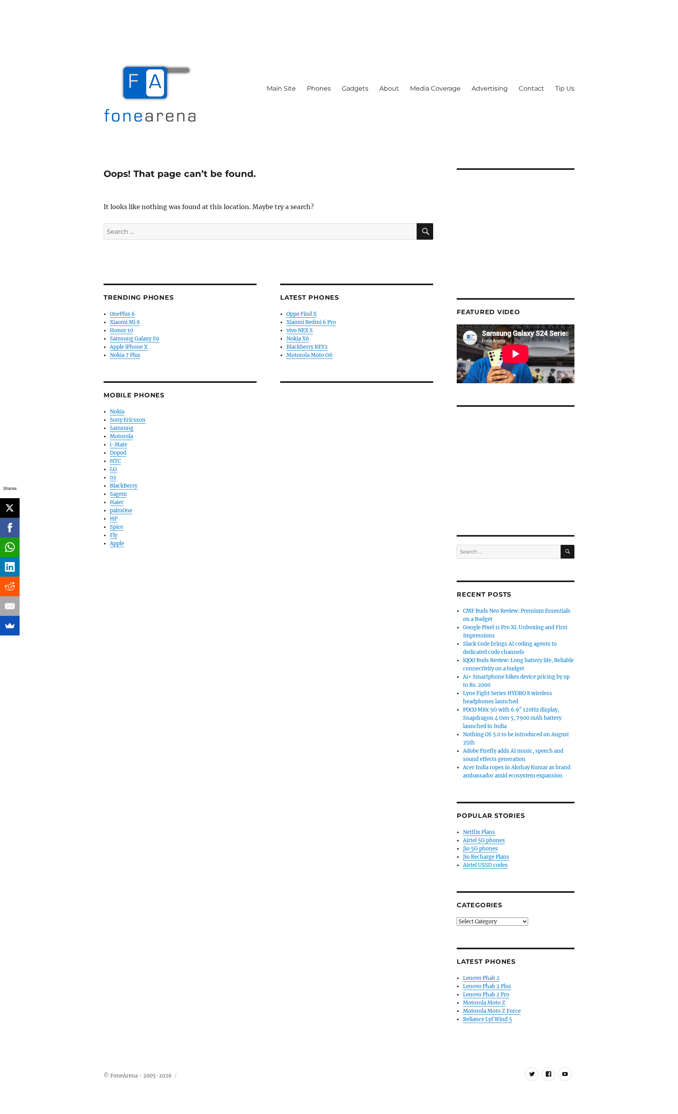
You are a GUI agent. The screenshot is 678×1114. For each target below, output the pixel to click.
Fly (113, 535)
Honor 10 (121, 330)
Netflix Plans (479, 832)
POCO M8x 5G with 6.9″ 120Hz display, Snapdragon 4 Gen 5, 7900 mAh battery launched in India (512, 718)
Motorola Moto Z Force (492, 1011)
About (389, 88)
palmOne (121, 510)
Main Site (281, 88)
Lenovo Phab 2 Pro (486, 994)
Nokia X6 (297, 338)
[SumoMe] (10, 625)
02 (113, 477)
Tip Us (564, 88)
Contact (531, 88)
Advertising (490, 88)
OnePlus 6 (122, 314)
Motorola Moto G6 (309, 355)
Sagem (118, 494)
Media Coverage (435, 88)
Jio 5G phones (480, 848)
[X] (10, 508)
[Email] (10, 606)
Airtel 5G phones (484, 840)
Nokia (117, 411)
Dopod (118, 453)
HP (113, 518)
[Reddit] (10, 586)
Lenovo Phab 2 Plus (487, 986)
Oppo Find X (301, 314)
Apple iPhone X (129, 347)
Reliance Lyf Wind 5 (487, 1019)
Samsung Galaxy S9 (134, 338)
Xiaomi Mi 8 (125, 322)
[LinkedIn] (10, 567)
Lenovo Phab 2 (481, 978)
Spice (116, 527)
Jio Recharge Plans (486, 857)
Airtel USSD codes (485, 865)
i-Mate (118, 444)
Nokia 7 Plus (125, 355)
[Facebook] (10, 527)
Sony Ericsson (128, 420)
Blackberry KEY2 (307, 347)
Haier (117, 502)
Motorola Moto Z (484, 1002)
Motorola (121, 436)
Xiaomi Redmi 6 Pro (311, 322)
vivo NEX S (299, 330)
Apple (117, 543)
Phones (319, 88)
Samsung (121, 428)
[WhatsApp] (10, 547)
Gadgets (355, 88)
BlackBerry (123, 485)
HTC (115, 461)
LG (113, 469)
